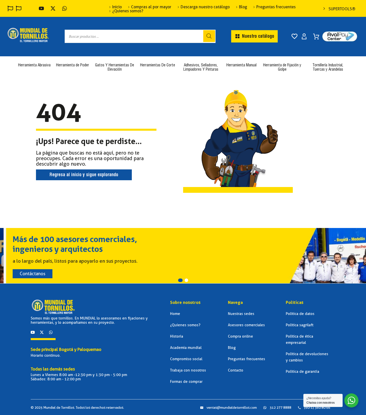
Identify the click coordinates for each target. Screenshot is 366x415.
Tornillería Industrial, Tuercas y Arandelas (327, 68)
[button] (180, 280)
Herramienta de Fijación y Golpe (282, 68)
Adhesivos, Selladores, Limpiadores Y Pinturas (200, 68)
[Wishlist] (294, 36)
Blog (243, 7)
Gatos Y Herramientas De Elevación (114, 68)
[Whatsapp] (51, 332)
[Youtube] (41, 8)
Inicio (117, 7)
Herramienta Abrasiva (34, 65)
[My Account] (304, 36)
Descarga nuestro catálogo (205, 7)
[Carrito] (316, 35)
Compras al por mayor (151, 7)
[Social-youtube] (33, 332)
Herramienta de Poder (72, 65)
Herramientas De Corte (157, 65)
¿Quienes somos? (127, 11)
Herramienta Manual (241, 65)
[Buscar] (209, 36)
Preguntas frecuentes (276, 7)
